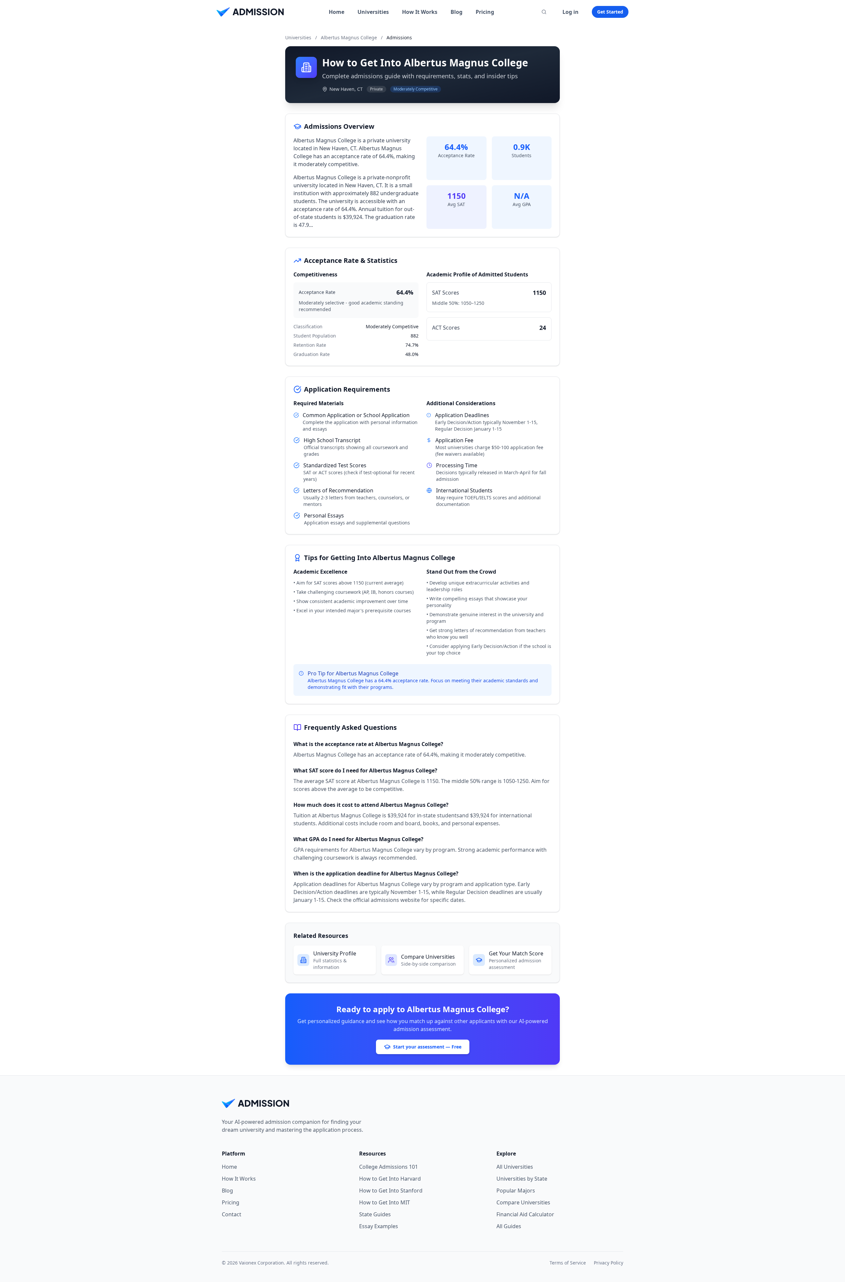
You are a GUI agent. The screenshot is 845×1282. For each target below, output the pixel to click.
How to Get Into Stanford (390, 1190)
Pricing (485, 12)
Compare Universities (523, 1202)
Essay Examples (378, 1226)
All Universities (514, 1166)
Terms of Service (568, 1263)
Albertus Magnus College (349, 37)
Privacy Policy (608, 1263)
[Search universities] (544, 12)
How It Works (419, 12)
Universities (373, 12)
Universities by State (521, 1178)
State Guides (375, 1214)
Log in (570, 12)
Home (336, 12)
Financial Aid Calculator (525, 1214)
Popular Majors (515, 1190)
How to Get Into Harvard (390, 1178)
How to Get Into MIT (384, 1202)
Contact (231, 1214)
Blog (456, 12)
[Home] (250, 11)
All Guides (508, 1226)
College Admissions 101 (388, 1166)
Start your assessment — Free (427, 1047)
